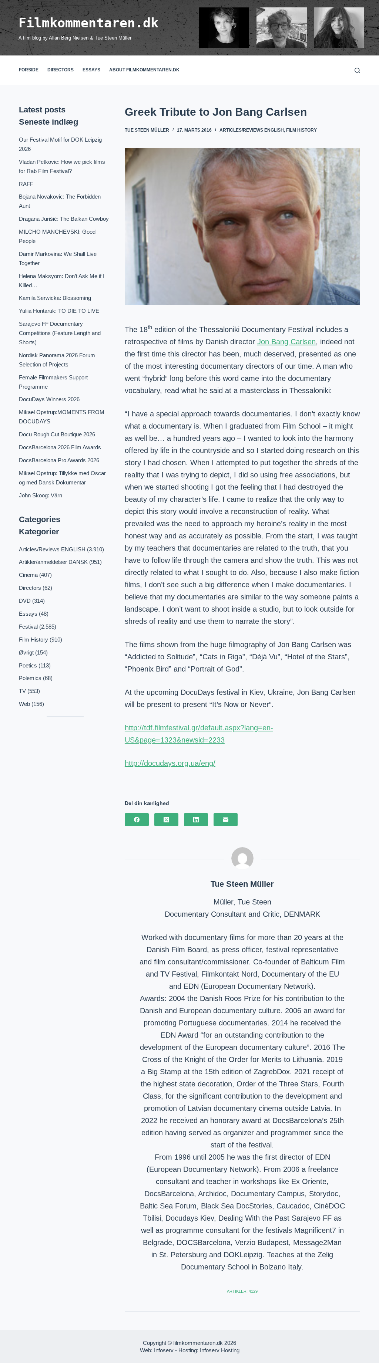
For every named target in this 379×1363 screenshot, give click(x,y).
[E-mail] (226, 819)
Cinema (28, 575)
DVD (25, 601)
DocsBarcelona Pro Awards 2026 (59, 460)
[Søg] (357, 70)
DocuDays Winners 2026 (49, 399)
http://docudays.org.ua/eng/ (170, 763)
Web (24, 704)
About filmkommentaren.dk (144, 69)
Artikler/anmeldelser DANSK (53, 562)
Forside (28, 69)
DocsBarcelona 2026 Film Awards (60, 447)
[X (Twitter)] (166, 819)
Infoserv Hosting (219, 1350)
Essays (91, 69)
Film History (301, 130)
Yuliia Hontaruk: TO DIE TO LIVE (59, 311)
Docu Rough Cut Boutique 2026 (57, 434)
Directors (60, 69)
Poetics (28, 665)
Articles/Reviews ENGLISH (251, 130)
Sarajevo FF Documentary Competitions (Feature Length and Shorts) (60, 333)
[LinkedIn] (196, 819)
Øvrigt (26, 652)
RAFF (26, 184)
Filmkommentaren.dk (88, 23)
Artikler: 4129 (242, 1291)
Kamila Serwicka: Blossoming (55, 298)
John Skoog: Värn (40, 495)
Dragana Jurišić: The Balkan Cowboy (64, 219)
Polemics (30, 678)
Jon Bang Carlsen (286, 342)
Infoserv (164, 1350)
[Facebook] (137, 819)
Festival (28, 626)
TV (22, 691)
